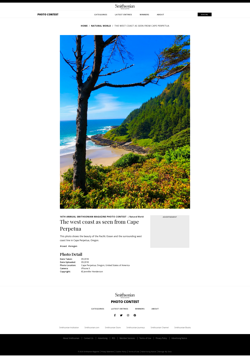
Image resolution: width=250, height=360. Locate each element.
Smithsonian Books (182, 327)
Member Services (127, 338)
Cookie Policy (121, 351)
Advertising (102, 338)
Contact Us (88, 338)
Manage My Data (165, 351)
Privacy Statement (107, 351)
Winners (144, 14)
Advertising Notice (179, 338)
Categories (100, 14)
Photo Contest (48, 14)
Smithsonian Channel (160, 327)
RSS (113, 338)
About (160, 14)
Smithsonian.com (92, 327)
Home (84, 25)
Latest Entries (123, 14)
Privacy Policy (161, 338)
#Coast (63, 246)
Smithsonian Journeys (135, 327)
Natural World (101, 25)
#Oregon (72, 246)
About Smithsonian (71, 338)
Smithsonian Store (113, 327)
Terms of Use (145, 338)
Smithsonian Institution (69, 327)
